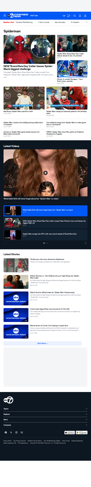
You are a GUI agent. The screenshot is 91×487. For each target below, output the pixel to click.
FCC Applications (23, 443)
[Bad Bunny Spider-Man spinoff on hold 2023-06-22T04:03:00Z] (24, 98)
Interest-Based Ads (77, 440)
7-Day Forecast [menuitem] (43, 22)
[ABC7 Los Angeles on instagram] (16, 432)
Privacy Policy (8, 440)
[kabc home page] (8, 399)
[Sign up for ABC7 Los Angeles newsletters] (22, 432)
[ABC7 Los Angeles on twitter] (11, 432)
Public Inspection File (10, 443)
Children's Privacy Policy (35, 440)
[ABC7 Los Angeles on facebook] (6, 432)
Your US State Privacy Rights (52, 440)
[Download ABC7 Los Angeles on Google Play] (81, 432)
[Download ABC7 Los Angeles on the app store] (69, 432)
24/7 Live (34, 15)
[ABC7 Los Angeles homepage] (18, 15)
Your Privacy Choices (19, 440)
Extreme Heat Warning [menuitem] (24, 22)
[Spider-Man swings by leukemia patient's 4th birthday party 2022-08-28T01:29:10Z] (66, 98)
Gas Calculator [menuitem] (60, 22)
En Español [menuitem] (75, 22)
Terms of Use (66, 440)
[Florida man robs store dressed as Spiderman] (16, 265)
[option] (9, 22)
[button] (4, 15)
